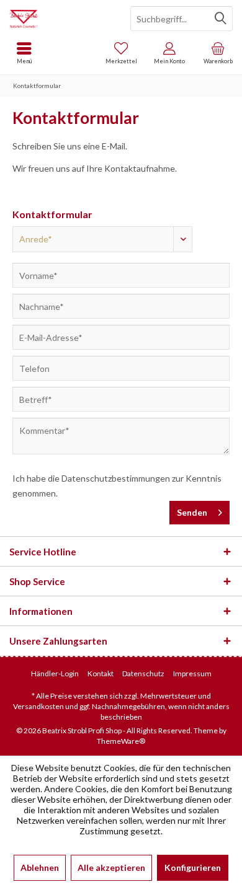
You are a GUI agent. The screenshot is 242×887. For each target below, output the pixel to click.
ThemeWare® (121, 741)
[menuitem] (218, 52)
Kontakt (100, 673)
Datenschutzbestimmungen (115, 478)
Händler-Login (55, 673)
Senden (192, 512)
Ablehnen (39, 867)
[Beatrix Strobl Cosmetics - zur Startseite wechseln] (60, 18)
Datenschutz (143, 673)
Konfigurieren (192, 867)
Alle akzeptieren (111, 867)
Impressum (192, 673)
